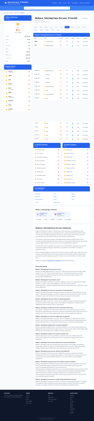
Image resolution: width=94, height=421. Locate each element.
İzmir (71, 399)
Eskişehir (72, 412)
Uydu (69, 3)
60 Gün (47, 30)
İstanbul (72, 395)
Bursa (71, 403)
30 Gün (84, 27)
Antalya (72, 401)
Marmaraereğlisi (39, 199)
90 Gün (52, 30)
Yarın (41, 27)
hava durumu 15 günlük (54, 260)
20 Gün (72, 27)
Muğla (71, 405)
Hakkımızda (50, 397)
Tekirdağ (16, 12)
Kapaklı (55, 196)
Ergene (73, 194)
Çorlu (54, 194)
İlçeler (58, 30)
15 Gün (67, 27)
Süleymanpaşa (56, 202)
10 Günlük (68, 219)
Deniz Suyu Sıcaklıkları (85, 3)
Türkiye (60, 3)
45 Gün (41, 30)
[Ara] (69, 8)
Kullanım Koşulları (52, 399)
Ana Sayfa (54, 3)
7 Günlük (59, 219)
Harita (64, 3)
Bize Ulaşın (50, 401)
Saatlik (45, 27)
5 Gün (51, 27)
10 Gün (61, 27)
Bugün (35, 27)
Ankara (71, 397)
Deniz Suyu (28, 403)
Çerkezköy (37, 194)
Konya (71, 410)
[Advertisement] (61, 58)
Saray (72, 199)
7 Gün (56, 27)
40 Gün (35, 30)
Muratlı (55, 199)
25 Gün (78, 27)
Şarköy (36, 202)
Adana (71, 407)
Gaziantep (72, 409)
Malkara (73, 196)
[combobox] (47, 8)
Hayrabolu (37, 196)
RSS (49, 395)
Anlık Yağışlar (75, 3)
